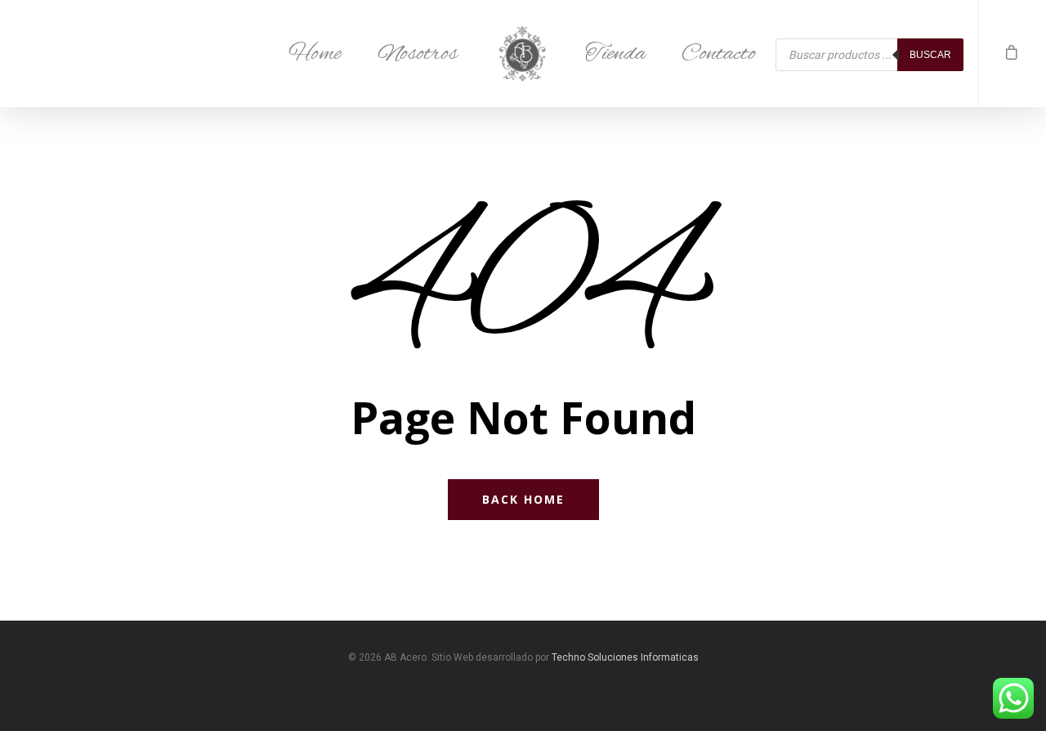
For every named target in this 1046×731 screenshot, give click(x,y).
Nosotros (418, 54)
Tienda (615, 54)
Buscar (930, 55)
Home (315, 54)
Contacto (719, 54)
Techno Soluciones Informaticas (625, 657)
